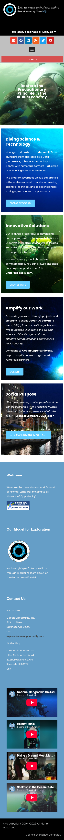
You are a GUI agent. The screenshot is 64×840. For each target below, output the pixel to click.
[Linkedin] (28, 40)
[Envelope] (13, 40)
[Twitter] (43, 40)
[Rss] (35, 40)
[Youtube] (50, 40)
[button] (32, 49)
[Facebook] (21, 40)
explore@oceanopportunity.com (25, 636)
